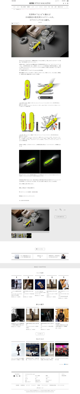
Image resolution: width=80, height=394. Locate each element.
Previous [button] (56, 210)
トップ (14, 6)
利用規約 (38, 385)
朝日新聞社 (17, 385)
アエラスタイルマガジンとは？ (30, 374)
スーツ (18, 6)
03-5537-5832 (35, 191)
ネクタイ (45, 6)
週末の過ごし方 (37, 381)
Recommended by (61, 364)
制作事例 (47, 381)
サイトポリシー (33, 385)
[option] (13, 6)
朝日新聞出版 (23, 385)
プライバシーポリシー (45, 385)
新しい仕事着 (23, 6)
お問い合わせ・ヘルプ (40, 387)
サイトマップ (28, 385)
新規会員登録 (63, 0)
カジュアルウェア (48, 380)
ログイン (58, 0)
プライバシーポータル (61, 385)
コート (36, 6)
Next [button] (65, 6)
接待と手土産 (60, 6)
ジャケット (40, 6)
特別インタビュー (28, 381)
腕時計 (28, 6)
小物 (52, 6)
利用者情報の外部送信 (53, 385)
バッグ (33, 6)
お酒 (55, 6)
